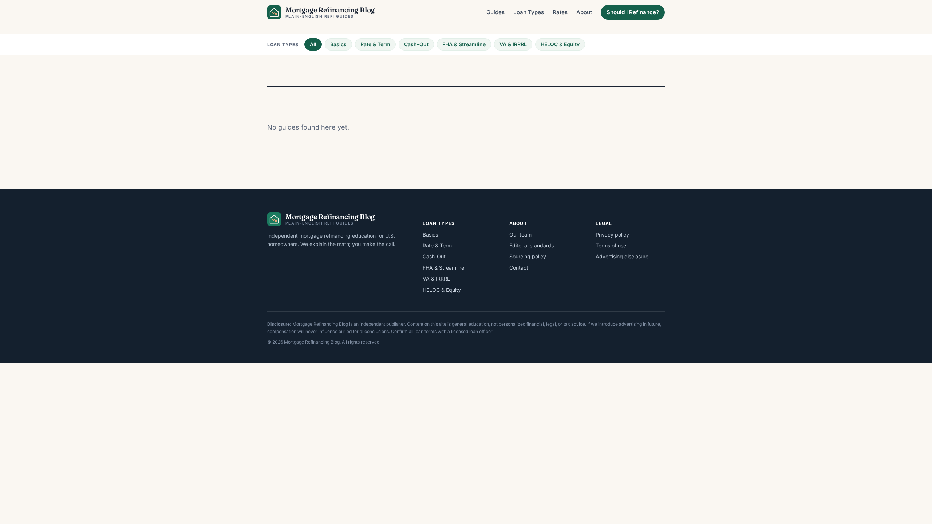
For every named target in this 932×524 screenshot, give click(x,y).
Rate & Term (375, 44)
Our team (520, 234)
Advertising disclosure (622, 256)
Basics (338, 44)
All (313, 44)
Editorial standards (531, 245)
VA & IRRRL (513, 44)
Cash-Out (416, 44)
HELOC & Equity (560, 44)
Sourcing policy (527, 256)
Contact (518, 268)
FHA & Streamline (464, 44)
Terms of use (611, 245)
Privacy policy (612, 234)
